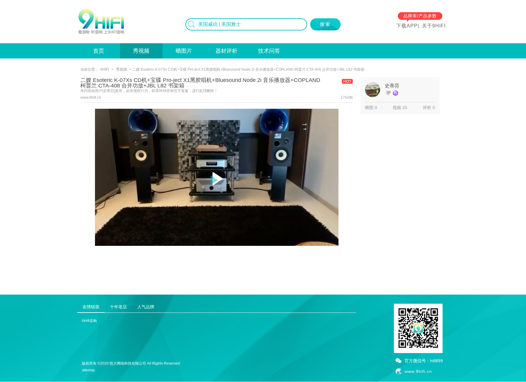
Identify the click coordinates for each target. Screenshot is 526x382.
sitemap (88, 370)
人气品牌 (145, 306)
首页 (98, 51)
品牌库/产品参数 (420, 15)
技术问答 (269, 51)
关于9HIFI (434, 25)
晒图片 (184, 51)
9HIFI (104, 69)
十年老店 (118, 306)
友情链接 (91, 306)
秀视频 (141, 51)
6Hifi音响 (89, 321)
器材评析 (226, 51)
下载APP (407, 25)
